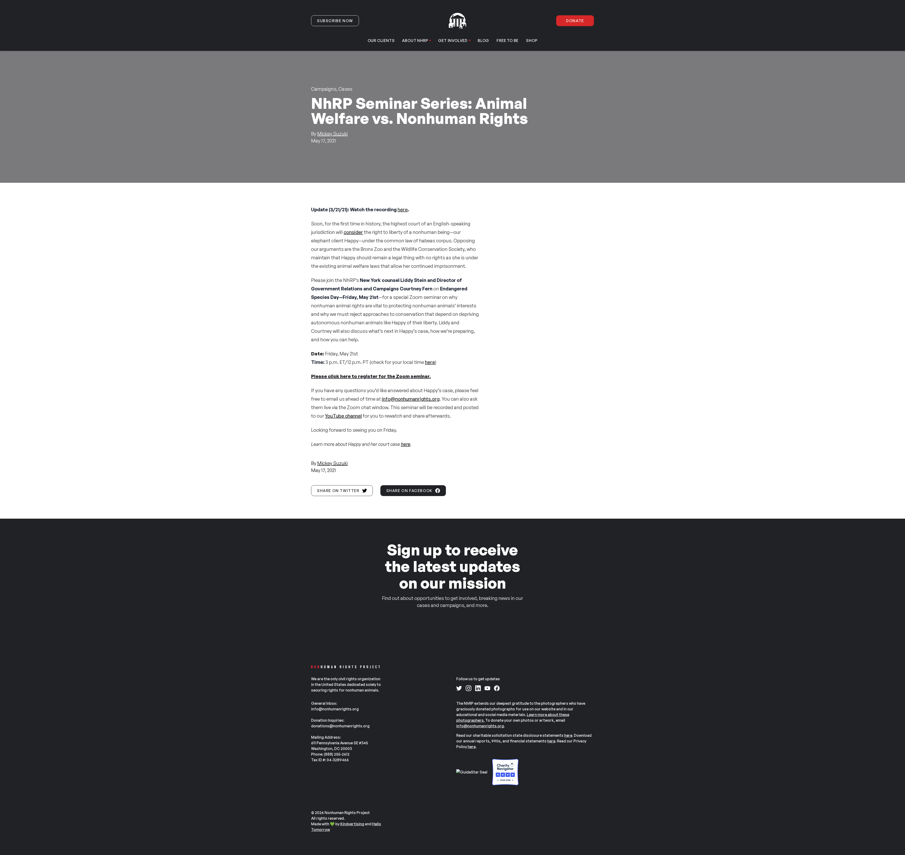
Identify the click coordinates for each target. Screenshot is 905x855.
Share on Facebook (409, 490)
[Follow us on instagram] (468, 688)
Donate (575, 20)
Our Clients (381, 40)
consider (353, 232)
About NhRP (415, 40)
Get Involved (453, 40)
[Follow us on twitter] (459, 688)
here (403, 209)
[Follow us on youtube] (487, 688)
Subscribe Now (335, 20)
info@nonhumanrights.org (411, 399)
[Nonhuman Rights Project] (457, 20)
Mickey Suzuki (332, 134)
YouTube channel (343, 416)
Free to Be (507, 40)
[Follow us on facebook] (497, 688)
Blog (483, 40)
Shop (531, 40)
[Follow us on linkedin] (478, 688)
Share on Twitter (338, 490)
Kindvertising (352, 824)
